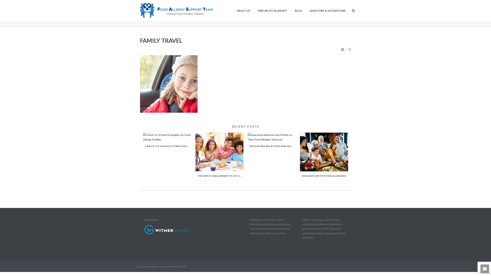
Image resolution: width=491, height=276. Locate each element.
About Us (243, 10)
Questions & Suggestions (327, 10)
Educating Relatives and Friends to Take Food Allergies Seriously (273, 146)
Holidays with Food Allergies (324, 175)
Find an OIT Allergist (272, 10)
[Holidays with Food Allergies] (324, 152)
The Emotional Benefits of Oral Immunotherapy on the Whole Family (220, 175)
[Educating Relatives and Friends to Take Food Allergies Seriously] (272, 137)
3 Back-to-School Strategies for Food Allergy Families (168, 146)
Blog (298, 10)
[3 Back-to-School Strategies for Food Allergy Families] (167, 137)
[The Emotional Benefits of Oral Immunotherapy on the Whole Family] (219, 152)
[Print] (342, 49)
